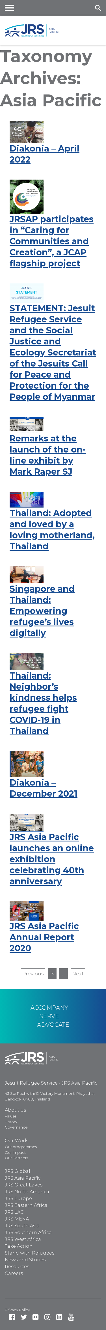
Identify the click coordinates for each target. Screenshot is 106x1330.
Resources (17, 1266)
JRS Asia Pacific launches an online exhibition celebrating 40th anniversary (52, 859)
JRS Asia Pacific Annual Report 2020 (44, 937)
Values (10, 1116)
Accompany (49, 1007)
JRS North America (27, 1191)
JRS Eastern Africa (26, 1205)
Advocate (53, 1024)
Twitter (23, 1317)
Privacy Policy (17, 1310)
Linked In (59, 1317)
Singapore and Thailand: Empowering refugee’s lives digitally (42, 611)
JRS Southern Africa (28, 1232)
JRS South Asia (22, 1225)
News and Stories (25, 1259)
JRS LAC (14, 1212)
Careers (14, 1273)
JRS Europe (18, 1198)
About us (15, 1110)
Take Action (19, 1246)
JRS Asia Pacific (22, 1178)
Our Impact (15, 1152)
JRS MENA (17, 1219)
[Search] (98, 8)
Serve (49, 1016)
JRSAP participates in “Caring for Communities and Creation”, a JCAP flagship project (52, 241)
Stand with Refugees (29, 1253)
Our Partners (16, 1158)
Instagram (47, 1317)
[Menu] (9, 8)
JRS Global (17, 1171)
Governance (16, 1127)
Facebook (12, 1317)
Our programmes (21, 1146)
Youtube (71, 1317)
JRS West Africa (23, 1239)
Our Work (16, 1140)
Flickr (35, 1317)
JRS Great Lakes (23, 1185)
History (11, 1121)
